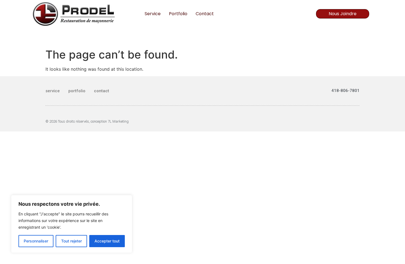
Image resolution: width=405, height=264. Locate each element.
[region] (71, 224)
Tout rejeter (71, 241)
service (153, 13)
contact (205, 13)
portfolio (178, 13)
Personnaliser (36, 241)
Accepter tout (107, 241)
